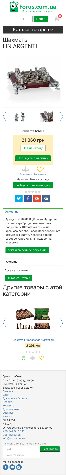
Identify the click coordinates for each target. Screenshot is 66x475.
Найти (40, 19)
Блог (5, 394)
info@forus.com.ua (14, 438)
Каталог (7, 416)
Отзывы (8, 412)
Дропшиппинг (11, 409)
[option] (19, 116)
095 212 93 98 (12, 434)
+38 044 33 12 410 (14, 431)
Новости (8, 401)
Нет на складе (33, 148)
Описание (12, 211)
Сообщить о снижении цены (33, 185)
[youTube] (12, 467)
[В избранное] (40, 171)
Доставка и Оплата (15, 398)
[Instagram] (19, 467)
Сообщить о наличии (33, 158)
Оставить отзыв (18, 278)
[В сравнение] (26, 171)
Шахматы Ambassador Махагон (33, 339)
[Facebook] (6, 467)
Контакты (8, 405)
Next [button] (61, 116)
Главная (8, 391)
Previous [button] (4, 116)
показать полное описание (27, 250)
